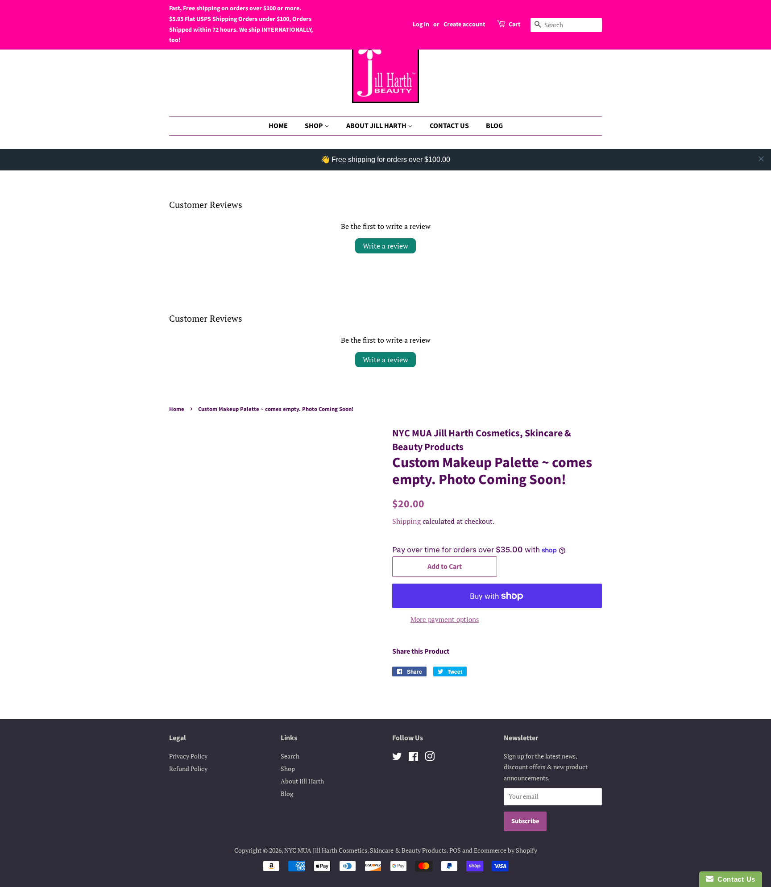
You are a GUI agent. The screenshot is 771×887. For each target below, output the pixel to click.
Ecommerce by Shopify (505, 850)
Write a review (385, 246)
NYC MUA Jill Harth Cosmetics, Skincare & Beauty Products (365, 850)
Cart (514, 24)
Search (290, 756)
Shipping (406, 521)
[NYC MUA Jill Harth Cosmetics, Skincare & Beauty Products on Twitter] (397, 758)
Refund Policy (188, 768)
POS (455, 850)
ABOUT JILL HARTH (377, 126)
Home (176, 409)
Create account (464, 24)
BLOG (494, 126)
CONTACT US (449, 126)
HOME (278, 126)
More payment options (444, 619)
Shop (288, 768)
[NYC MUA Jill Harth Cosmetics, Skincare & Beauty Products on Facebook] (413, 758)
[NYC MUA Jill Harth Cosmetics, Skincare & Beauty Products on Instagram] (430, 758)
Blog (287, 793)
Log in (421, 24)
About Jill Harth (302, 781)
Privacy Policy (188, 756)
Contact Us (734, 879)
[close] (761, 159)
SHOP (314, 126)
